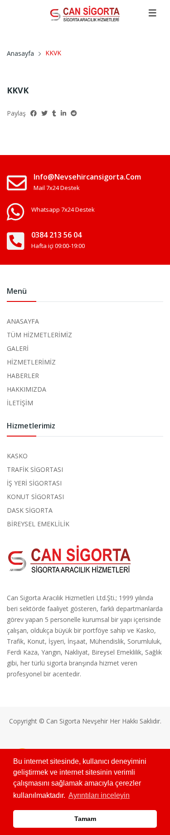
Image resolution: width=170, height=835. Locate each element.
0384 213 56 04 (56, 235)
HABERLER (23, 375)
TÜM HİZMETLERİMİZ (39, 334)
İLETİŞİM (20, 402)
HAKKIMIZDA (26, 389)
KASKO (17, 455)
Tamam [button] (85, 818)
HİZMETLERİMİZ (31, 362)
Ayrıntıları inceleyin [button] (99, 795)
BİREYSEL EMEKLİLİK (38, 523)
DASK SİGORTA (30, 510)
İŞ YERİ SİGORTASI (34, 483)
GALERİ (18, 348)
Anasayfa (20, 53)
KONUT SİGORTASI (35, 496)
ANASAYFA (23, 321)
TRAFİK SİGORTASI (35, 469)
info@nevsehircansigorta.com (87, 177)
